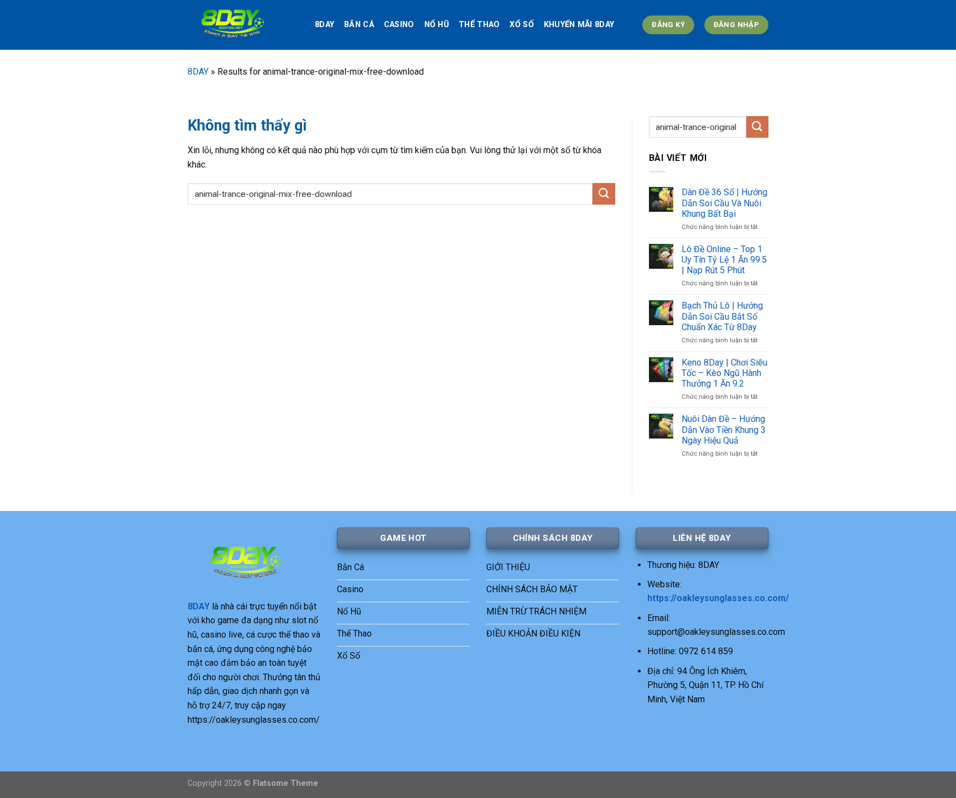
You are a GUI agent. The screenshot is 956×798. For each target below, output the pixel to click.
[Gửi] (604, 194)
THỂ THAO (479, 24)
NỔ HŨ (436, 24)
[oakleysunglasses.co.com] (243, 25)
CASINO (399, 24)
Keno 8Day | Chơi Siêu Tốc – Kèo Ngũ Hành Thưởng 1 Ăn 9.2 (724, 373)
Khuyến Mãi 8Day (579, 24)
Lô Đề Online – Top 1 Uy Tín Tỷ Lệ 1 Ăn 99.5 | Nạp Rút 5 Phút (724, 259)
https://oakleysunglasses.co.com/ (718, 598)
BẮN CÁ (359, 24)
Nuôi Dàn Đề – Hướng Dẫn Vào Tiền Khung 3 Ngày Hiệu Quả (724, 429)
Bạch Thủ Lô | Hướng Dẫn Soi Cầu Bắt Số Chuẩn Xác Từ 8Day (722, 316)
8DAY (324, 24)
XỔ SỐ (521, 24)
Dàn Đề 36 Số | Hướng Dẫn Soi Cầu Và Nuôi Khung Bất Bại (724, 202)
